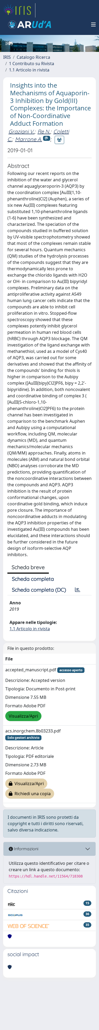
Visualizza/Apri (23, 716)
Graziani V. (21, 131)
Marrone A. (28, 139)
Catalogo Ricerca (33, 57)
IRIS (7, 57)
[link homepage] (19, 10)
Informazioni (25, 848)
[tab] (77, 589)
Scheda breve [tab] (28, 567)
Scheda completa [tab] (33, 578)
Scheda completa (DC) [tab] (39, 589)
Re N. (43, 131)
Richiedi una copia (31, 794)
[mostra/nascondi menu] (93, 24)
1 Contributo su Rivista (31, 63)
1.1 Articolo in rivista (29, 70)
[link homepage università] (29, 24)
